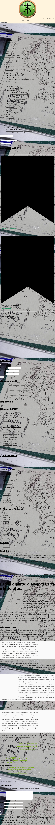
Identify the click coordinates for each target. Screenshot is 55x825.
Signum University (7, 482)
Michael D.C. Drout (7, 532)
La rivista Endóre (7, 474)
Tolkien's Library (7, 500)
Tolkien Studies (6, 498)
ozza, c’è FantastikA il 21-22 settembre (17, 773)
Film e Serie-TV (9, 73)
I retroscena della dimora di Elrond (19, 97)
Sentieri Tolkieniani (7, 441)
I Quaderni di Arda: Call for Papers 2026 (15, 127)
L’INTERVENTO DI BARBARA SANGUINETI (27, 746)
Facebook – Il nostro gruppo (9, 415)
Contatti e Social (10, 31)
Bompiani (5, 463)
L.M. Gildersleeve (7, 530)
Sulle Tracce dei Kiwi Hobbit (18, 88)
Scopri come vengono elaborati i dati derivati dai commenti (37, 817)
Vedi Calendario (3, 313)
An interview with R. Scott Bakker (14, 129)
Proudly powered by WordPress (11, 824)
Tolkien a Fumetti (10, 107)
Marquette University (8, 480)
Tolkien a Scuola (9, 70)
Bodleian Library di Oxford (9, 461)
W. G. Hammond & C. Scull (9, 535)
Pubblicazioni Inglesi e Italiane (13, 55)
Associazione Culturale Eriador (10, 432)
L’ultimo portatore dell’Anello (18, 99)
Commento (3, 799)
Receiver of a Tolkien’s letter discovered (15, 132)
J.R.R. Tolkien (6, 51)
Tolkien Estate (6, 489)
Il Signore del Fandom (14, 105)
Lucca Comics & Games (11, 44)
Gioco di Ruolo (9, 116)
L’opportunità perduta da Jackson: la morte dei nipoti (21, 79)
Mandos (5, 476)
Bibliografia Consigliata (8, 57)
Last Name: (3, 374)
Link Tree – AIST (6, 421)
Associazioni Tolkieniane (15, 83)
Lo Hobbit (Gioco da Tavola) (15, 120)
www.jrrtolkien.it (4, 555)
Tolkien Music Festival (8, 496)
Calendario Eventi (7, 123)
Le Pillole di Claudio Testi (11, 66)
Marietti (5, 478)
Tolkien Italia (6, 493)
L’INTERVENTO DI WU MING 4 (27, 749)
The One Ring (12, 118)
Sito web (2, 808)
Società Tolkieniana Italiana (9, 443)
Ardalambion (6, 460)
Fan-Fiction (11, 90)
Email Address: (3, 367)
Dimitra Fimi (6, 521)
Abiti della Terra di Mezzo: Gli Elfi (16, 103)
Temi (4, 71)
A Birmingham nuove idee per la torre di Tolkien (20, 395)
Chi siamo (5, 27)
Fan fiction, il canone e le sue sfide (19, 94)
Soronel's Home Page (8, 484)
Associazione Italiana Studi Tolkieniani (46, 19)
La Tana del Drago (7, 47)
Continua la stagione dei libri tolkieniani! (22, 390)
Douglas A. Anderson (8, 522)
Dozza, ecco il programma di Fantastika (18, 771)
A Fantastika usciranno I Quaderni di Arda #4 (19, 769)
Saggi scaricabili (9, 58)
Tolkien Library (6, 495)
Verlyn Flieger (6, 534)
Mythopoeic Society (7, 435)
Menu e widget (4, 22)
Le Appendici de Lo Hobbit (17, 95)
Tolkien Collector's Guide (8, 487)
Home (4, 25)
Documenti (18, 782)
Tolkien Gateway (7, 491)
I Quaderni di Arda (7, 49)
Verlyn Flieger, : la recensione (25, 385)
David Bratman (6, 517)
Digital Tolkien (6, 467)
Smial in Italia (12, 84)
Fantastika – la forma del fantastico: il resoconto (21, 767)
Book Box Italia (10, 385)
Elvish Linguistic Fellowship (9, 469)
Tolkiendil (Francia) (7, 447)
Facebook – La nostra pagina (10, 417)
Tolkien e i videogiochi (14, 112)
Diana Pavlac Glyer (7, 519)
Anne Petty (5, 513)
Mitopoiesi (8, 38)
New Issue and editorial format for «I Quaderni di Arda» (19, 131)
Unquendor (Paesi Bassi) (8, 448)
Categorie (2, 138)
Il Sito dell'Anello (6, 472)
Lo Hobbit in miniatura (14, 121)
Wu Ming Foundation (8, 502)
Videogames (9, 110)
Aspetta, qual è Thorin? (14, 77)
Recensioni (8, 64)
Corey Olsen (5, 515)
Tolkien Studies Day (10, 40)
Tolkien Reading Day (10, 42)
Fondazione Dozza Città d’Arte (19, 760)
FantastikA (8, 36)
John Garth (5, 528)
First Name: (3, 370)
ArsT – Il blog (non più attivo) (9, 413)
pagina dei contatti (12, 578)
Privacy (2, 824)
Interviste (8, 68)
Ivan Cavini (9, 762)
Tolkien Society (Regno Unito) (10, 445)
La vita (7, 53)
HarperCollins (6, 471)
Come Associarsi (10, 33)
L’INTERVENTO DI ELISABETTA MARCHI (27, 743)
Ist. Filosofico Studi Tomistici (10, 434)
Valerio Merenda (10, 390)
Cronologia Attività (10, 46)
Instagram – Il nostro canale (9, 419)
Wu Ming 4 (12, 782)
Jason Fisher (6, 524)
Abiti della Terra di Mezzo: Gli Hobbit (17, 101)
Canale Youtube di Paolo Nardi (10, 465)
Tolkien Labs (9, 62)
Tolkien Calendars (10, 108)
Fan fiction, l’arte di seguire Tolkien (19, 92)
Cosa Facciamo (6, 34)
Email (1, 805)
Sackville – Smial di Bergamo (9, 439)
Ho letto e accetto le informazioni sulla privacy (12, 365)
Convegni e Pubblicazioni (12, 60)
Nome (2, 802)
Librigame (8, 114)
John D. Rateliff (6, 526)
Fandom (8, 81)
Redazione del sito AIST (11, 29)
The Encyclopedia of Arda (9, 485)
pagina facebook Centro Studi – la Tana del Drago (16, 758)
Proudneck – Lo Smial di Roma (10, 437)
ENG (4, 125)
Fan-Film (11, 86)
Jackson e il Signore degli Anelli (16, 75)
